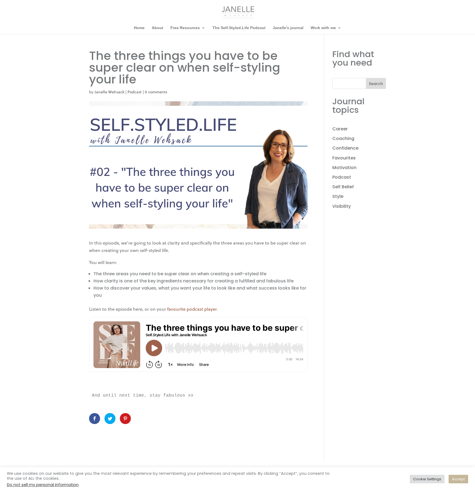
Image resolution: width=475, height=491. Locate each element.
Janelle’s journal (288, 28)
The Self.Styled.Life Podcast (239, 28)
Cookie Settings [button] (427, 479)
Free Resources (185, 28)
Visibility (341, 206)
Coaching (343, 138)
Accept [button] (458, 479)
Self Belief (343, 187)
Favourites (344, 158)
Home (139, 28)
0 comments (156, 92)
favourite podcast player (192, 309)
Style (337, 196)
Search (376, 83)
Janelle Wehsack (109, 92)
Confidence (345, 148)
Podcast (135, 92)
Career (340, 129)
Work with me (323, 28)
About (157, 28)
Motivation (344, 167)
